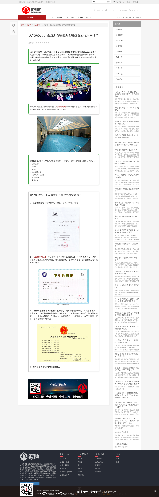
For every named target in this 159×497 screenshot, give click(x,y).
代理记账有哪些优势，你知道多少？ (127, 245)
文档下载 (119, 74)
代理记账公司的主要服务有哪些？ (126, 259)
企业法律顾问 (64, 465)
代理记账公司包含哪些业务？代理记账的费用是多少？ (127, 136)
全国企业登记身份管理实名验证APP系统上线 (127, 355)
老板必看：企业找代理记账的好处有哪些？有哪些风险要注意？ (127, 144)
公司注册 (119, 40)
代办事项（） (120, 2)
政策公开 (119, 68)
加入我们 (98, 468)
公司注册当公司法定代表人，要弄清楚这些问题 (127, 328)
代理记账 (119, 29)
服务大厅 (32, 17)
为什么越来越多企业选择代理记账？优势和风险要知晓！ (127, 314)
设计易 (80, 472)
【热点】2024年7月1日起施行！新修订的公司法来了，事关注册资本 (127, 94)
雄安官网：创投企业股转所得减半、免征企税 (127, 123)
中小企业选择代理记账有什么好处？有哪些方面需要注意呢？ (127, 300)
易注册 (80, 459)
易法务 (80, 17)
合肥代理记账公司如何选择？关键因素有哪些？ (127, 162)
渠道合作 (98, 472)
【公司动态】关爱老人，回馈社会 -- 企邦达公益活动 (127, 341)
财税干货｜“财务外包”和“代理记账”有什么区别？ (127, 273)
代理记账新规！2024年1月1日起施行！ (127, 109)
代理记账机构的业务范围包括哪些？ (127, 190)
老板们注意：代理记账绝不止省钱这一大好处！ (127, 204)
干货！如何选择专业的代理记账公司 (127, 286)
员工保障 (70, 17)
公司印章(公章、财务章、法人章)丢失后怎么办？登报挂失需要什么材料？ (127, 405)
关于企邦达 (99, 459)
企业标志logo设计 (66, 472)
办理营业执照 (61, 107)
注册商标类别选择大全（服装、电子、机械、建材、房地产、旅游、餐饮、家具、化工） (127, 421)
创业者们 (119, 46)
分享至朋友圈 (13, 25)
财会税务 (119, 52)
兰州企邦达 (99, 462)
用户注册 (135, 2)
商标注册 (63, 468)
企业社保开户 (64, 475)
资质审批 (81, 475)
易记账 (80, 462)
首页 (51, 17)
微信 (117, 462)
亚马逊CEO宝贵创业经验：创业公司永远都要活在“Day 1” (127, 369)
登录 (128, 2)
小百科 (88, 17)
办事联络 (119, 79)
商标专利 (119, 57)
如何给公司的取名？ (122, 432)
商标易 (80, 468)
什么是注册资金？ (121, 444)
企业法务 (119, 63)
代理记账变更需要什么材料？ (126, 150)
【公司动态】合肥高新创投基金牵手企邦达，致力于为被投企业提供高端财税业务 (127, 395)
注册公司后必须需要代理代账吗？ (126, 218)
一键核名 (60, 17)
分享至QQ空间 (13, 31)
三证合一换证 (64, 462)
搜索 (108, 2)
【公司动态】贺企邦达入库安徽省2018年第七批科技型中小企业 (127, 383)
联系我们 (98, 465)
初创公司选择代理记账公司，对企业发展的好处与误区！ (127, 231)
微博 (117, 459)
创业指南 (37, 25)
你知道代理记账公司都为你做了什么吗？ (127, 176)
